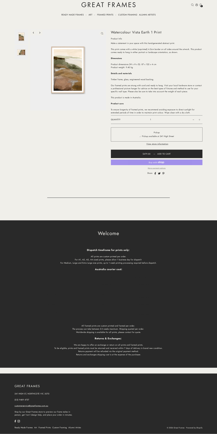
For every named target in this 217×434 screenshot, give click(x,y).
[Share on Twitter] (159, 173)
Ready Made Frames (24, 427)
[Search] (192, 4)
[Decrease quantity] (193, 119)
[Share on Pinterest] (163, 173)
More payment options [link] (157, 168)
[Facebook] (15, 420)
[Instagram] (18, 420)
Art (35, 427)
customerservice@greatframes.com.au (31, 405)
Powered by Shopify (194, 428)
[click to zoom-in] (102, 33)
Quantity (116, 119)
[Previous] (33, 32)
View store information (157, 144)
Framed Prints (45, 427)
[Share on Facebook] (155, 173)
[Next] (39, 32)
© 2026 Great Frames (176, 428)
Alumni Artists (74, 427)
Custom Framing (59, 427)
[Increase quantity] (199, 119)
